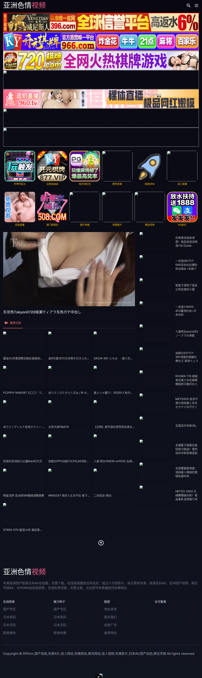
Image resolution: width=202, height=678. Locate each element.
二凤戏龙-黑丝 (102, 495)
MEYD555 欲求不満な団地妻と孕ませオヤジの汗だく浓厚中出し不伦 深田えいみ (186, 406)
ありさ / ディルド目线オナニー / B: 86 (27, 426)
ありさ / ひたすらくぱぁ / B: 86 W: (70, 392)
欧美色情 (60, 633)
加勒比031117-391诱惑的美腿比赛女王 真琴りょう (186, 356)
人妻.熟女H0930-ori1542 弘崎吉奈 (115, 461)
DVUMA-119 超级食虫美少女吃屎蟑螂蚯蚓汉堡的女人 (186, 380)
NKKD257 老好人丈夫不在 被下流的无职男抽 (76, 495)
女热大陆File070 (58, 426)
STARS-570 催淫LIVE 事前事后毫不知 (27, 529)
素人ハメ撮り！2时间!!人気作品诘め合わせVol (122, 392)
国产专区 (9, 609)
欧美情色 (9, 633)
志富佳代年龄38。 (186, 425)
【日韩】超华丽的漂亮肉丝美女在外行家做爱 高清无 (126, 426)
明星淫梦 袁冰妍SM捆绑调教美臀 (23, 495)
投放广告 (110, 625)
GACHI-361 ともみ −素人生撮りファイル (120, 358)
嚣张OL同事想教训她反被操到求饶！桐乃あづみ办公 (35, 358)
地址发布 (110, 609)
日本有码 (9, 617)
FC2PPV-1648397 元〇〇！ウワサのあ (27, 392)
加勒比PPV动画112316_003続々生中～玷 (74, 461)
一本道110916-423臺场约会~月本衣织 (185, 310)
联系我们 (110, 617)
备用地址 (110, 633)
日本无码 (9, 625)
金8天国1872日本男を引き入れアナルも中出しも (78, 358)
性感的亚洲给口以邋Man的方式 (22, 461)
